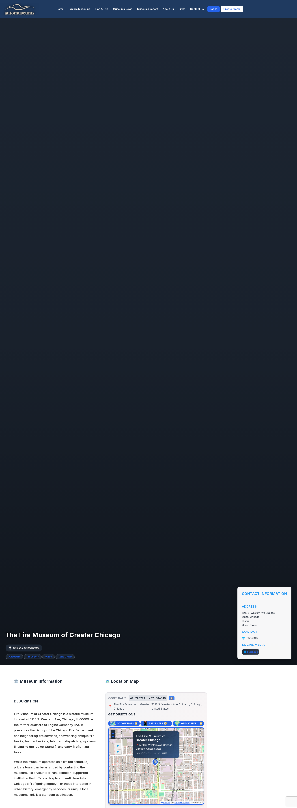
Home (60, 9)
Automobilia (14, 656)
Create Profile (232, 9)
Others (48, 656)
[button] (156, 763)
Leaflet (166, 802)
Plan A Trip (101, 9)
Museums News (122, 9)
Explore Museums (79, 9)
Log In (213, 9)
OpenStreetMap (182, 802)
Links (182, 9)
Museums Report (147, 9)
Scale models (65, 656)
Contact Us (197, 9)
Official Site (252, 638)
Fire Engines (33, 656)
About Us (168, 9)
